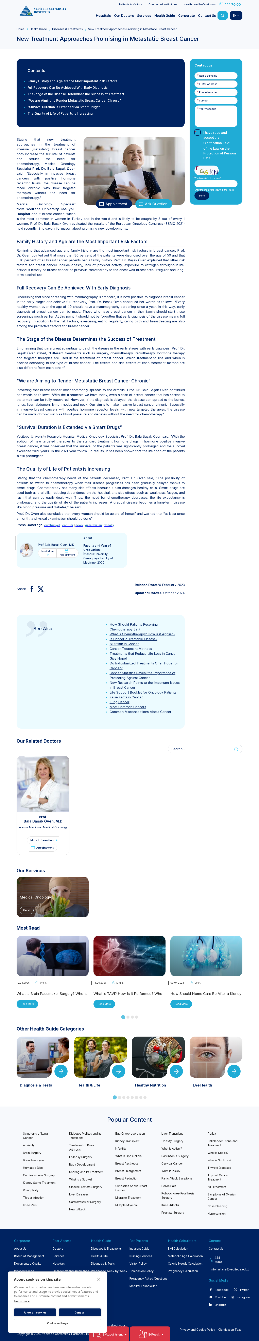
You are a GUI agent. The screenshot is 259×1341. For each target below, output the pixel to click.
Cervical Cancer (172, 1163)
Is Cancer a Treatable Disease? (133, 639)
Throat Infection (33, 1197)
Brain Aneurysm (33, 1160)
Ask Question (156, 204)
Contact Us (216, 1248)
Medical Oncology (55, 827)
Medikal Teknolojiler (143, 1286)
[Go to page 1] (123, 1017)
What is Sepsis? (218, 1152)
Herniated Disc (33, 1167)
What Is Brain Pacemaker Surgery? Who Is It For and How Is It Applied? (52, 993)
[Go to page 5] (132, 1097)
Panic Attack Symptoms (176, 1178)
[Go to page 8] (144, 1097)
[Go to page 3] (132, 1017)
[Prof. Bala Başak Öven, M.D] (26, 550)
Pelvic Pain (168, 1186)
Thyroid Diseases (219, 1167)
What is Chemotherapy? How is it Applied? (142, 634)
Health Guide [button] (164, 16)
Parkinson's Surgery (175, 1156)
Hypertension (217, 1213)
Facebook (222, 1289)
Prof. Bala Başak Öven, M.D (56, 544)
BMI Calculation (178, 1248)
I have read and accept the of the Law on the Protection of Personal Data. (220, 145)
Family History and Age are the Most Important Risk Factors (72, 81)
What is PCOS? (171, 1171)
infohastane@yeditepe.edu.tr (218, 1269)
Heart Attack (77, 1209)
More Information (42, 840)
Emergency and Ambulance (71, 1271)
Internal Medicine (30, 827)
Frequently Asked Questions (148, 1278)
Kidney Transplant (127, 1141)
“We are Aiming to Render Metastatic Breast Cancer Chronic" (74, 100)
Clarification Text (216, 143)
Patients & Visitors (130, 4)
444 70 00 (232, 4)
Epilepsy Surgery (80, 1157)
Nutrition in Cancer (124, 644)
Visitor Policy (138, 1263)
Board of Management (29, 1256)
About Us (20, 1248)
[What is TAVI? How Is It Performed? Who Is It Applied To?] (129, 974)
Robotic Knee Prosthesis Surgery (177, 1195)
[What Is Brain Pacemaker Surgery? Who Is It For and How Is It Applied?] (53, 974)
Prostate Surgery (172, 1212)
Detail (26, 910)
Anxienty (29, 1145)
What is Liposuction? (128, 1156)
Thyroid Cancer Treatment (218, 1177)
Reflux (212, 1133)
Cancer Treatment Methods (131, 649)
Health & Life (99, 1256)
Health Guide (38, 29)
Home (20, 29)
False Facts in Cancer (126, 697)
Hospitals (59, 1263)
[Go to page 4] (136, 1017)
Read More (47, 551)
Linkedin (220, 1304)
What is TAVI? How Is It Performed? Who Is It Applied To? (127, 993)
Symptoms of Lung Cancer (35, 1135)
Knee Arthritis (170, 1205)
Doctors (58, 1248)
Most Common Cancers (128, 707)
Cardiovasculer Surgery (39, 1175)
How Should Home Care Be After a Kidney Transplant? (205, 993)
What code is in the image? (207, 178)
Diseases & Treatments (67, 29)
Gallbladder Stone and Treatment (223, 1143)
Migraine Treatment (128, 1197)
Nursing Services (141, 1256)
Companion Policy (142, 1271)
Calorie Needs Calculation (185, 1263)
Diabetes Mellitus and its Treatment (85, 1135)
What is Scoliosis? (219, 1160)
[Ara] (223, 15)
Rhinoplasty (30, 1190)
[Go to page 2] (128, 1017)
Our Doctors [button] (124, 16)
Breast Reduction (126, 1178)
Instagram (243, 1297)
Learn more (22, 1301)
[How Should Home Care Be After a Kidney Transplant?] (206, 974)
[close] (99, 1279)
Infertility (120, 1148)
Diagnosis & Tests (103, 1263)
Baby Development (82, 1164)
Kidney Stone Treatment (39, 1182)
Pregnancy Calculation (183, 1271)
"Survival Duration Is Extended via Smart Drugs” (64, 107)
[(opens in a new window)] (30, 589)
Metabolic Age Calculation (185, 1256)
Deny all (80, 1312)
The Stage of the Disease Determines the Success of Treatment (76, 94)
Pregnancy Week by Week (109, 1271)
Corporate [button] (186, 16)
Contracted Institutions (163, 4)
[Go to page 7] (140, 1097)
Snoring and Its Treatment (86, 1172)
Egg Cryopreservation (130, 1133)
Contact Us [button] (207, 16)
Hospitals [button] (103, 16)
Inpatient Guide (24, 1271)
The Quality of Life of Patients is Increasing (60, 113)
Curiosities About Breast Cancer (131, 1188)
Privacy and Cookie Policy (197, 1329)
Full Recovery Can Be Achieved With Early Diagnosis (67, 88)
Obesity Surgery (172, 1141)
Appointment (116, 204)
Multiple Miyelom (126, 1205)
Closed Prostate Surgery (85, 1187)
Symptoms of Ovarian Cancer (222, 1196)
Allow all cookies (35, 1312)
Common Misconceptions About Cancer (140, 712)
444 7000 (218, 1260)
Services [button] (144, 16)
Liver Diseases (79, 1194)
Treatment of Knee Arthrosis (81, 1147)
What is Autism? (171, 1148)
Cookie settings (57, 1323)
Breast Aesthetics (126, 1163)
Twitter (244, 1289)
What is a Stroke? (80, 1179)
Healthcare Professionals (200, 4)
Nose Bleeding (217, 1206)
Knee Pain (30, 1205)
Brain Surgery (32, 1152)
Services (58, 1256)
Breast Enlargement (128, 1171)
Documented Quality (27, 1263)
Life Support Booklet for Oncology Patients (143, 692)
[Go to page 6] (136, 1097)
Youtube (220, 1297)
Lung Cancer (120, 702)
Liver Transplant (172, 1133)
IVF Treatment (217, 1187)
